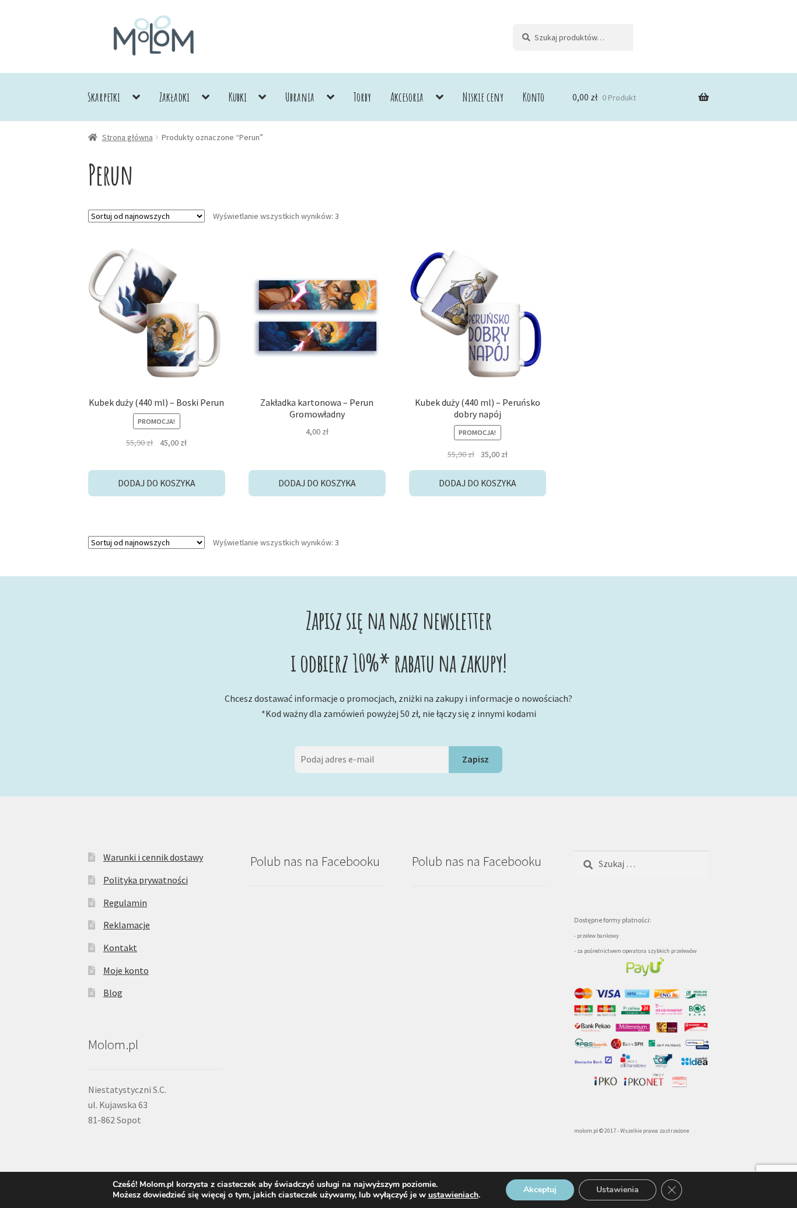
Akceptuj (540, 1189)
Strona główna (127, 137)
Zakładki (174, 97)
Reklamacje (126, 925)
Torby (362, 97)
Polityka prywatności (145, 880)
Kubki (238, 97)
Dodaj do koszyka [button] (156, 483)
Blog (113, 992)
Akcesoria (407, 97)
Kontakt (120, 947)
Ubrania (299, 97)
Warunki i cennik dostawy (153, 857)
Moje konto (126, 970)
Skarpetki (104, 97)
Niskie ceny (483, 97)
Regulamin (125, 902)
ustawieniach (453, 1195)
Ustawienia (617, 1189)
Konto (533, 97)
